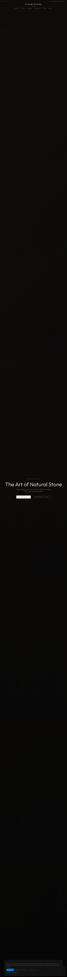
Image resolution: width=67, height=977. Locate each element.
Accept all (10, 969)
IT (5, 1)
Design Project (37, 8)
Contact (50, 8)
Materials (23, 8)
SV (7, 1)
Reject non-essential (21, 969)
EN (3, 1)
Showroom (30, 8)
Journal (45, 8)
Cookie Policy (8, 972)
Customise (32, 969)
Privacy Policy (14, 972)
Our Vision (17, 8)
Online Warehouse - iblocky (57, 1)
